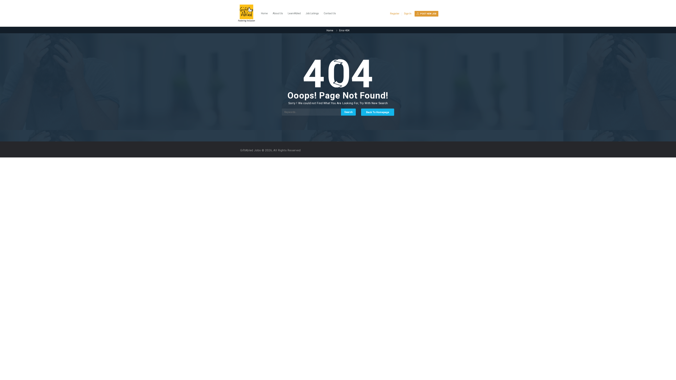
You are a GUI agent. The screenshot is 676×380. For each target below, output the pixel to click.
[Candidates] (248, 13)
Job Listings (312, 13)
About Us (278, 13)
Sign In (407, 13)
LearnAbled (294, 13)
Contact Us (330, 13)
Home (264, 13)
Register (394, 13)
